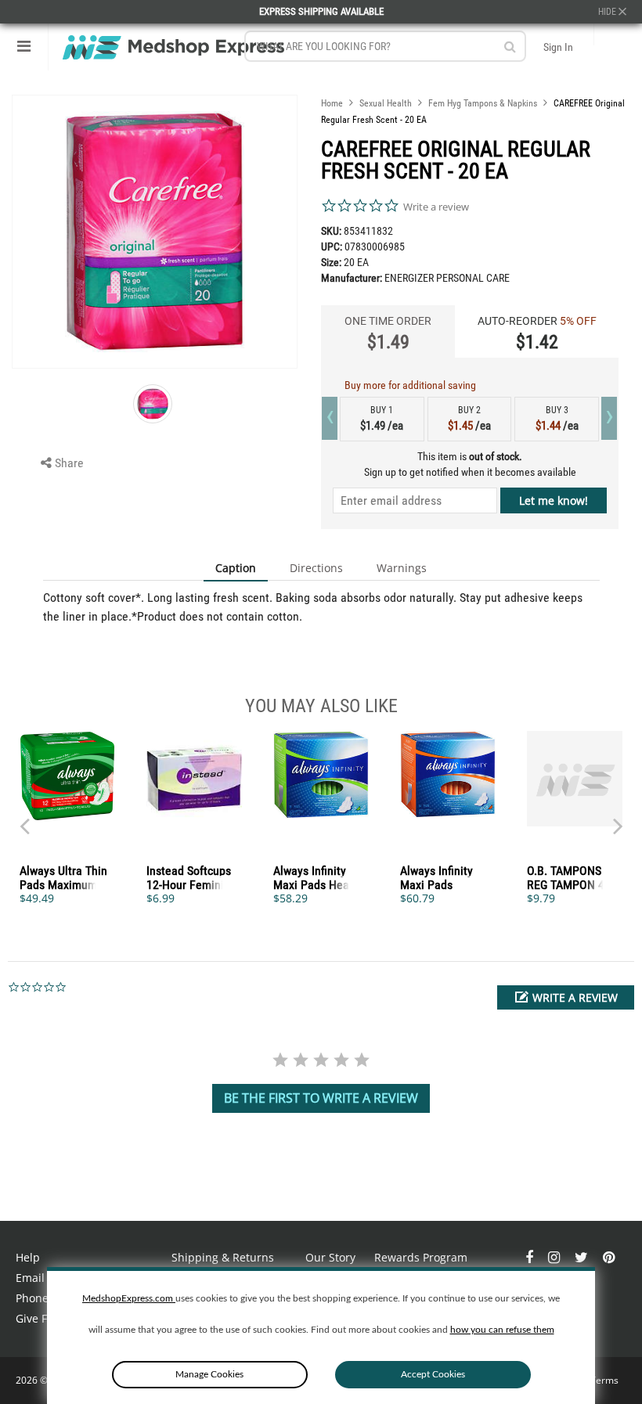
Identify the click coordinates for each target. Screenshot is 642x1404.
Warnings (402, 567)
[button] (565, 997)
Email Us (38, 1277)
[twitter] (583, 1257)
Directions (316, 567)
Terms (604, 1380)
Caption (235, 567)
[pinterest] (609, 1257)
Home (332, 103)
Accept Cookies (433, 1374)
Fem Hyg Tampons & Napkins (482, 103)
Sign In (558, 47)
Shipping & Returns (222, 1257)
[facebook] (530, 1257)
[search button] (510, 46)
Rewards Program (420, 1257)
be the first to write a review (321, 1098)
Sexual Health (385, 103)
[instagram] (555, 1257)
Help (28, 1257)
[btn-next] (24, 818)
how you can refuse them (502, 1329)
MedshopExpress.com (128, 1298)
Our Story (330, 1257)
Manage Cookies (209, 1374)
